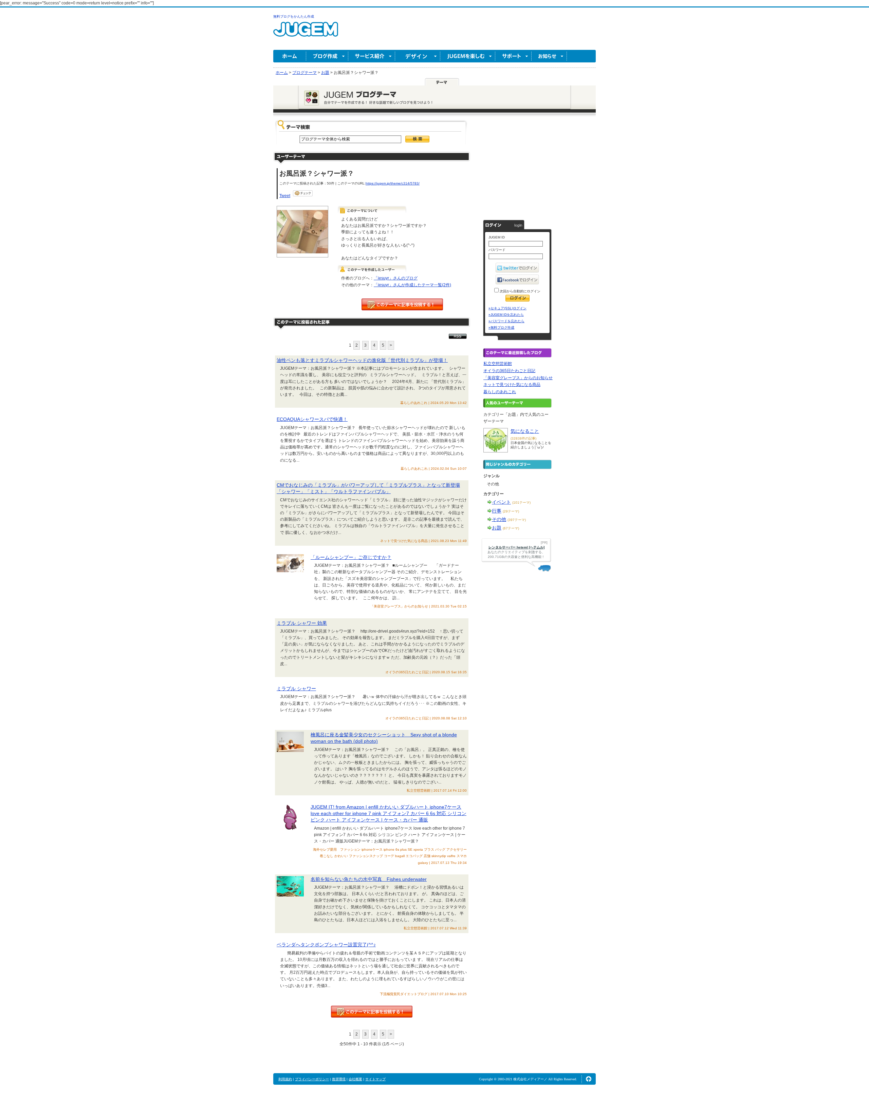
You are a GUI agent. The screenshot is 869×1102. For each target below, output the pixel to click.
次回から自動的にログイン (519, 291)
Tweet (284, 195)
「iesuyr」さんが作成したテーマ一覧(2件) (412, 285)
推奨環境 (339, 1079)
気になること (525, 431)
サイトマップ (375, 1079)
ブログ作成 (327, 56)
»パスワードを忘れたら (506, 321)
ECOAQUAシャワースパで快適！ (312, 419)
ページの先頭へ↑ (588, 1079)
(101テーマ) (521, 502)
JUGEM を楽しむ (467, 56)
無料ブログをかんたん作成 (293, 16)
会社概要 (355, 1079)
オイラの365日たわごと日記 (509, 370)
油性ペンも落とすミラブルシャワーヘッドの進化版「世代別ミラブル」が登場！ (362, 360)
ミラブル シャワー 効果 (302, 623)
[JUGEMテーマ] (442, 81)
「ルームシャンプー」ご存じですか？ (351, 557)
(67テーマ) (511, 528)
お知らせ (549, 56)
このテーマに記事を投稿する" (371, 1012)
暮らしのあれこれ (499, 391)
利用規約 (285, 1079)
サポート (513, 56)
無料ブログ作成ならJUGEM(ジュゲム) (305, 33)
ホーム (289, 56)
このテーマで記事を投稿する (402, 304)
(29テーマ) (511, 511)
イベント (501, 502)
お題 (496, 527)
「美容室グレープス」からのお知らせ (518, 377)
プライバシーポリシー (312, 1079)
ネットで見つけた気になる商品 (511, 384)
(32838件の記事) (523, 438)
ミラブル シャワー (296, 688)
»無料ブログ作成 (501, 327)
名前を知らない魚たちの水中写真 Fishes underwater (369, 879)
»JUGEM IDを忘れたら (506, 314)
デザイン (417, 56)
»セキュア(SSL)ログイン (507, 308)
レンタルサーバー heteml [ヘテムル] (516, 547)
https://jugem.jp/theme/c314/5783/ (393, 183)
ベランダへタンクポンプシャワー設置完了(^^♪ (326, 944)
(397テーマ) (516, 520)
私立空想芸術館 (497, 363)
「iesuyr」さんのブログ (396, 278)
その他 (499, 519)
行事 (496, 511)
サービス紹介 (371, 56)
